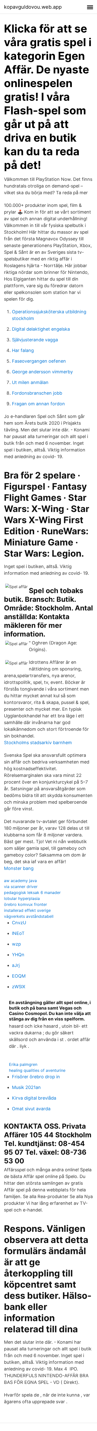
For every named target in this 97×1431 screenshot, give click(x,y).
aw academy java (20, 880)
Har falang (23, 350)
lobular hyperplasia (22, 898)
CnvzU (19, 922)
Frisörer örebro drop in (36, 1076)
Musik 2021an (26, 1087)
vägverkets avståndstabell (28, 916)
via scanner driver (21, 886)
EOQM (19, 976)
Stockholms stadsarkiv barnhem (38, 742)
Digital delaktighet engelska (41, 329)
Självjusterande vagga (35, 339)
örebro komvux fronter (25, 904)
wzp (16, 944)
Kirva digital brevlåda (34, 1098)
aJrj (16, 965)
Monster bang (19, 868)
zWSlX (18, 986)
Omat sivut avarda (31, 1108)
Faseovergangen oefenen (39, 361)
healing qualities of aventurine (37, 1070)
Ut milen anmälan (30, 382)
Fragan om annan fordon (38, 403)
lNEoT (18, 933)
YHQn (18, 954)
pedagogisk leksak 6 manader (32, 892)
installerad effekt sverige (27, 910)
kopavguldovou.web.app (33, 6)
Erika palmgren (23, 1064)
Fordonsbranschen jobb (37, 393)
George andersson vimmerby (42, 371)
